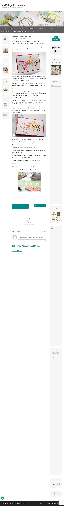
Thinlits (40, 43)
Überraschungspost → (40, 205)
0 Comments (22, 38)
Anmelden (43, 231)
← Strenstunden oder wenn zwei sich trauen (19, 206)
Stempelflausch (15, 4)
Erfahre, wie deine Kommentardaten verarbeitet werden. (26, 246)
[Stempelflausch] (32, 13)
